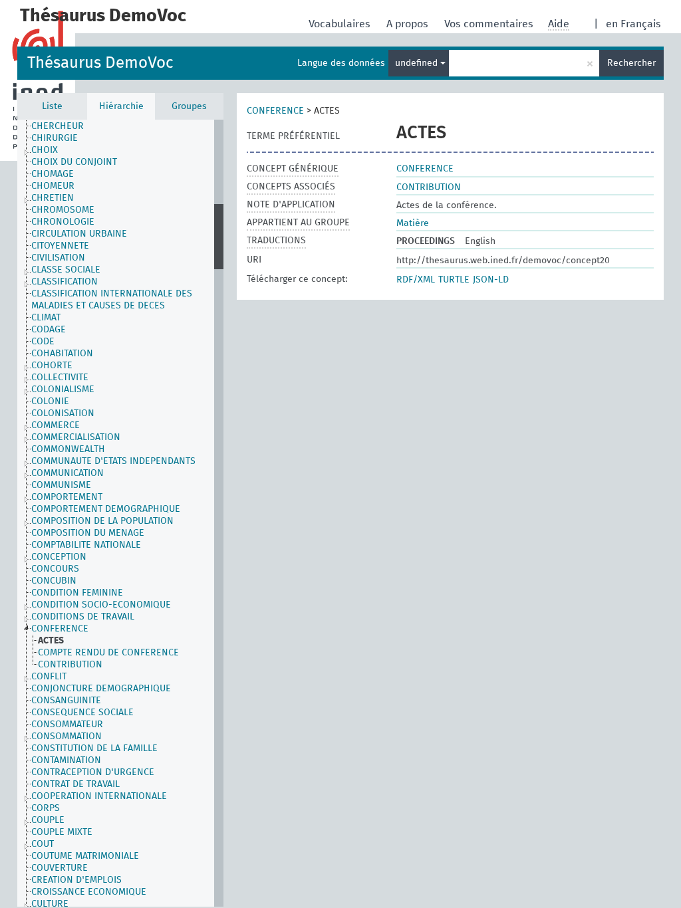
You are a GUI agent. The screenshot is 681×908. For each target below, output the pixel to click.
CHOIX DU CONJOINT (74, 162)
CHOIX (44, 150)
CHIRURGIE (54, 138)
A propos (408, 24)
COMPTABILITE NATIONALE (86, 545)
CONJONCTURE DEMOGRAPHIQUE (101, 688)
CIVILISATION (58, 258)
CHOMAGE (52, 174)
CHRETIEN (52, 198)
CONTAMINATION (66, 760)
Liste (52, 106)
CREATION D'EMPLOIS (76, 880)
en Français (633, 24)
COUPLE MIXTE (61, 832)
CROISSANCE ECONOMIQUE (88, 892)
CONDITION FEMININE (77, 593)
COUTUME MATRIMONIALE (85, 856)
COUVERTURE (59, 868)
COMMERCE (55, 425)
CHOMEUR (52, 186)
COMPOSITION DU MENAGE (87, 533)
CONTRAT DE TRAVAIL (75, 784)
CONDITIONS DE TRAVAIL (82, 617)
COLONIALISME (62, 389)
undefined (417, 63)
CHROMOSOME (62, 210)
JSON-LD (491, 279)
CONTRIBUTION (70, 664)
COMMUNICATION (67, 473)
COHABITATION (62, 353)
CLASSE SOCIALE (65, 270)
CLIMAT (46, 317)
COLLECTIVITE (59, 377)
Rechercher (631, 63)
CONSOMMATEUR (67, 724)
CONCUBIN (53, 581)
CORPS (45, 808)
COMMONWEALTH (68, 449)
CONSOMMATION (66, 736)
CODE (43, 341)
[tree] (120, 513)
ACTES (51, 640)
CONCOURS (55, 569)
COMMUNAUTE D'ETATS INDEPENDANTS (113, 461)
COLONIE (50, 401)
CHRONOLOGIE (62, 222)
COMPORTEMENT (66, 497)
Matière (412, 223)
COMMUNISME (61, 485)
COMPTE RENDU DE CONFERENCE (108, 652)
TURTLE (454, 279)
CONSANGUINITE (66, 700)
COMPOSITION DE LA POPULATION (102, 521)
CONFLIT (49, 676)
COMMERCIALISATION (75, 437)
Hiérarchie (121, 106)
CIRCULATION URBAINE (79, 234)
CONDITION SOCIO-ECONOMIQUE (101, 605)
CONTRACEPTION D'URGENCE (92, 772)
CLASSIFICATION (64, 281)
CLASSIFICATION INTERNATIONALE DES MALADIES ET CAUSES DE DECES (111, 299)
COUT (42, 844)
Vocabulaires (341, 24)
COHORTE (51, 365)
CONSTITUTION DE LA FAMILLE (94, 748)
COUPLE (48, 820)
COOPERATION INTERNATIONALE (99, 796)
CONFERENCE (59, 628)
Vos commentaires (490, 24)
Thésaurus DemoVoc (100, 63)
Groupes (189, 106)
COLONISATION (62, 413)
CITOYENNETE (60, 246)
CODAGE (48, 329)
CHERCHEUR (57, 126)
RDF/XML (415, 279)
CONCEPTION (58, 557)
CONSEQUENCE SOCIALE (82, 712)
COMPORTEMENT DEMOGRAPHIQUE (105, 509)
